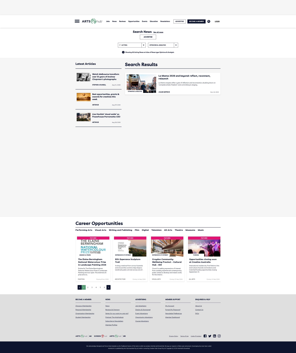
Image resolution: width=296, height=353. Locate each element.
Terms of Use (184, 336)
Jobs (108, 21)
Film (137, 230)
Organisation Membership (85, 313)
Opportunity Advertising (144, 317)
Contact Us (199, 310)
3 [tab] (91, 287)
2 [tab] (87, 287)
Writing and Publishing (120, 230)
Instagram (219, 336)
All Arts (168, 230)
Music (201, 230)
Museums (190, 230)
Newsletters (165, 21)
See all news (158, 32)
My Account (169, 306)
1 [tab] (83, 287)
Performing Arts (84, 230)
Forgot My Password (172, 310)
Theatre (179, 230)
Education (154, 21)
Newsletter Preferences (173, 313)
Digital (145, 230)
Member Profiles (111, 325)
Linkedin (214, 336)
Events (144, 21)
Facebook (205, 336)
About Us (198, 306)
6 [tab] (104, 287)
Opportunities (133, 21)
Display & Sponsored (142, 310)
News (114, 21)
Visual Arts (100, 230)
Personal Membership (83, 310)
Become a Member (196, 21)
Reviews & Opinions (112, 310)
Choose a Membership (83, 306)
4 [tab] (96, 287)
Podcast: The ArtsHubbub (114, 317)
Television (156, 230)
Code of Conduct (196, 336)
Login (217, 21)
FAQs (197, 313)
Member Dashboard (172, 317)
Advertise (148, 37)
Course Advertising (142, 321)
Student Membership (83, 317)
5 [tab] (100, 287)
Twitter (209, 336)
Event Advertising (141, 313)
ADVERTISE (179, 21)
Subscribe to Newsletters (114, 321)
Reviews (122, 21)
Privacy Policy (173, 336)
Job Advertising (140, 306)
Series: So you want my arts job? (117, 313)
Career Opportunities (99, 223)
